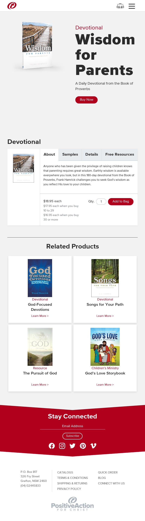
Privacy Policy (69, 489)
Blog (102, 478)
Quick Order (108, 472)
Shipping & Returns (72, 483)
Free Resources (119, 154)
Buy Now (86, 99)
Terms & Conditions (72, 478)
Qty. (91, 201)
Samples (70, 154)
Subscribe (72, 436)
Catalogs (65, 472)
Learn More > (40, 316)
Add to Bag (121, 201)
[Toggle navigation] (132, 6)
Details (91, 154)
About (49, 154)
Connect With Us (111, 483)
